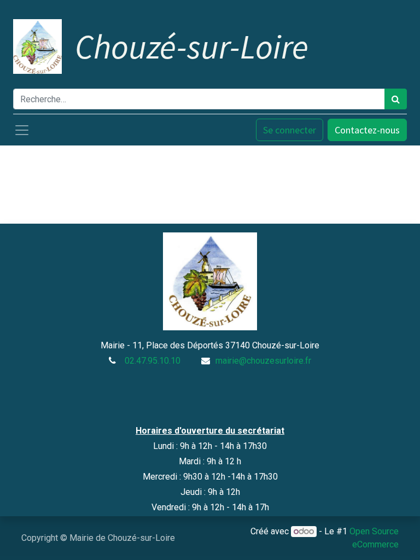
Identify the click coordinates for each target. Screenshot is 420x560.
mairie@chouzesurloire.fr (263, 360)
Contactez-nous (367, 130)
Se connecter (289, 130)
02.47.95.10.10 (152, 360)
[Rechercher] (395, 99)
